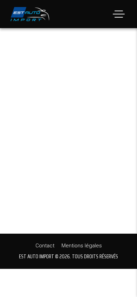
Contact (44, 245)
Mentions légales (81, 245)
